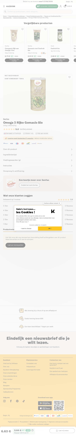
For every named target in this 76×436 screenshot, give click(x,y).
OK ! (49, 228)
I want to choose (26, 228)
